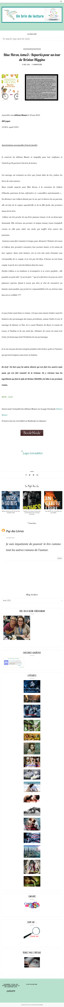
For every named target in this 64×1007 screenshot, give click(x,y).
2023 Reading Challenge (13, 658)
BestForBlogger (40, 1004)
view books (21, 667)
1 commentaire (37, 64)
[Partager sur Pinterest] (34, 475)
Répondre (60, 558)
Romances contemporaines (32, 49)
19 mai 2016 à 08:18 (10, 537)
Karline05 (11, 661)
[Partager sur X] (30, 475)
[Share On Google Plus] (37, 475)
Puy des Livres (15, 531)
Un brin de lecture (28, 1004)
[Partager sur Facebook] (27, 475)
